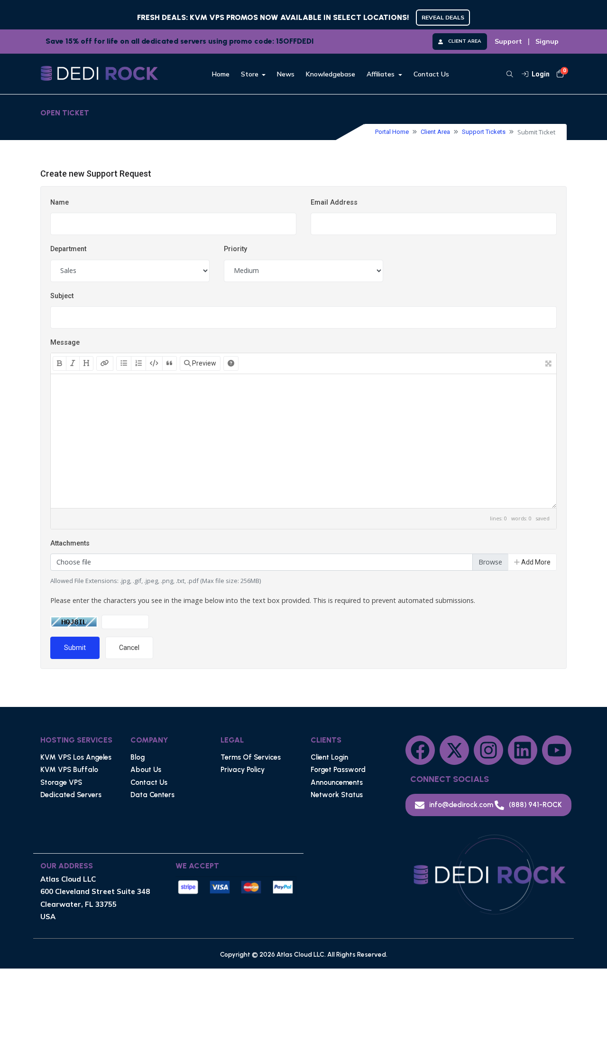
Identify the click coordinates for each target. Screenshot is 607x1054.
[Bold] (59, 363)
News (285, 74)
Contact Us (431, 74)
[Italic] (73, 363)
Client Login (329, 757)
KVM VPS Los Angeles (75, 757)
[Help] (231, 363)
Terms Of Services (251, 757)
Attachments (70, 543)
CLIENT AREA (464, 41)
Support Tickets (484, 131)
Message (65, 343)
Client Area (435, 131)
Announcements (337, 782)
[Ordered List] (138, 363)
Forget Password (338, 769)
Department (68, 249)
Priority (235, 249)
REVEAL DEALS (443, 17)
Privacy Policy (243, 769)
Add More (535, 562)
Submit (75, 647)
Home (221, 74)
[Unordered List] (123, 363)
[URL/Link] (104, 363)
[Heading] (86, 363)
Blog (137, 757)
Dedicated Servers (70, 794)
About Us (145, 769)
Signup (547, 41)
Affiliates (381, 74)
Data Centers (152, 794)
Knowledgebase (330, 74)
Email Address (334, 202)
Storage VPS (61, 782)
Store (250, 74)
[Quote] (169, 363)
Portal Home (392, 131)
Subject (62, 296)
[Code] (154, 363)
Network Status (337, 794)
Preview (203, 363)
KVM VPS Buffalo (69, 769)
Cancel (129, 647)
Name (59, 202)
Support (508, 41)
